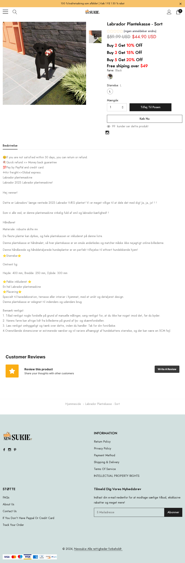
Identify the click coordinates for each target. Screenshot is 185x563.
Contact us (10, 511)
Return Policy (102, 441)
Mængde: (113, 100)
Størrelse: (114, 85)
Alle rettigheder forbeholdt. (104, 548)
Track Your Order (13, 525)
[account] (169, 11)
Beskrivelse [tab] (10, 145)
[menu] (5, 11)
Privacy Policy (102, 448)
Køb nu (145, 118)
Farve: (114, 70)
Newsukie (80, 548)
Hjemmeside (73, 404)
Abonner (173, 512)
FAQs (6, 497)
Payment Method (104, 455)
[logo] (92, 11)
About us (8, 504)
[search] (15, 11)
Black (110, 76)
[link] (95, 36)
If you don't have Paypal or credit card (28, 518)
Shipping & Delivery (106, 462)
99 (113, 126)
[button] (131, 32)
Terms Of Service (105, 469)
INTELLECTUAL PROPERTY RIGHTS (116, 475)
